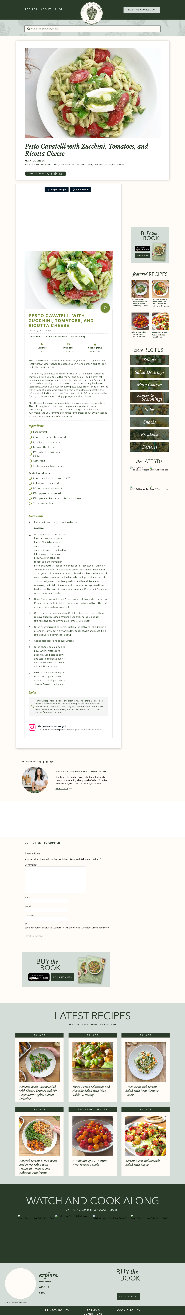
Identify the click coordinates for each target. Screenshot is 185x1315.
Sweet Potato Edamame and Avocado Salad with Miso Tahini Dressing (91, 1091)
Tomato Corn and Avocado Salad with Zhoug (159, 335)
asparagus (30, 165)
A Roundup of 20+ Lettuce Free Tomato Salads (139, 334)
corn (90, 165)
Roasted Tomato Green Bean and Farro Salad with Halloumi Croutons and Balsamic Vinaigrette (160, 305)
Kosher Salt (47, 503)
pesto (108, 165)
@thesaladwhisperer (54, 729)
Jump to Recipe (58, 189)
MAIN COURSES (35, 160)
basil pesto (65, 165)
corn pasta (99, 165)
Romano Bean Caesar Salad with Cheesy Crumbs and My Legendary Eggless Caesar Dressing (139, 304)
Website (29, 915)
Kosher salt (39, 461)
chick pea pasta (79, 165)
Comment (31, 865)
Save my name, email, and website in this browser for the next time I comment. (67, 927)
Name (29, 897)
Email (28, 906)
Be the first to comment (43, 843)
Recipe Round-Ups (92, 1109)
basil (56, 165)
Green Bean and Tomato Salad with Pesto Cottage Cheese (142, 1091)
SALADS (40, 1035)
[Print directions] (105, 308)
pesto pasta (118, 165)
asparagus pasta (44, 165)
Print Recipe (82, 189)
